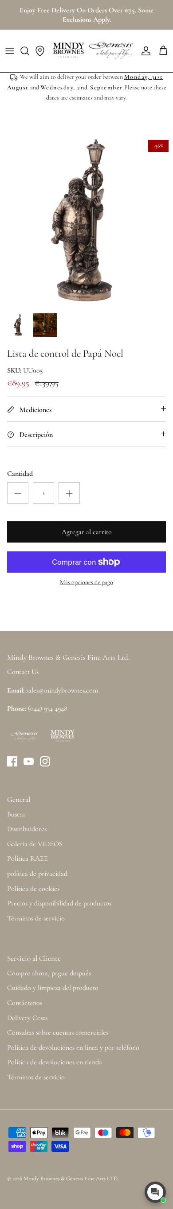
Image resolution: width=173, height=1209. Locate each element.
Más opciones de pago (86, 582)
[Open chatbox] (155, 1192)
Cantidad (20, 473)
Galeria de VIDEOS (35, 843)
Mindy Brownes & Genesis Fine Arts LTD (71, 1178)
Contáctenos (24, 1002)
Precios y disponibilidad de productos (59, 903)
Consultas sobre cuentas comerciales (57, 1032)
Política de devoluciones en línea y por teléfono (73, 1047)
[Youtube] (29, 761)
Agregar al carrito (87, 531)
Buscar (16, 814)
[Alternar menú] (10, 51)
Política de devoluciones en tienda (54, 1062)
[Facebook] (12, 761)
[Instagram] (45, 761)
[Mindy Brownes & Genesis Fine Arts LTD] (92, 51)
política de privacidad (37, 873)
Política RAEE (27, 858)
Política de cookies (33, 888)
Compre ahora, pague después (49, 973)
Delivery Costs (27, 1017)
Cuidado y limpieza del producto (52, 987)
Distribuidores (27, 828)
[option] (86, 221)
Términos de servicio (36, 918)
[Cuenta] (143, 51)
